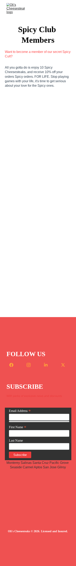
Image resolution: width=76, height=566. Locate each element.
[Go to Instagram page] (31, 365)
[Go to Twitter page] (63, 365)
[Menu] (67, 8)
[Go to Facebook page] (13, 365)
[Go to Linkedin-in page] (48, 365)
